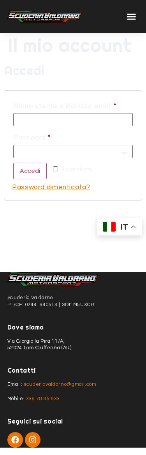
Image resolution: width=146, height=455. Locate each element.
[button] (131, 16)
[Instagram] (32, 440)
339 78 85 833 (43, 398)
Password (47, 136)
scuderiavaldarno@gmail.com (60, 384)
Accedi (30, 171)
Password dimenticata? (51, 187)
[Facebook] (15, 440)
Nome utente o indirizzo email (73, 104)
